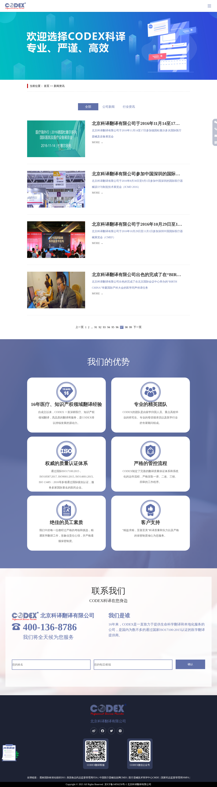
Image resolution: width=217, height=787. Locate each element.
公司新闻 (108, 106)
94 (108, 327)
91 (95, 327)
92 (100, 327)
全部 (88, 106)
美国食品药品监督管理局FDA (82, 777)
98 (126, 327)
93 (104, 327)
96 (117, 327)
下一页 (137, 327)
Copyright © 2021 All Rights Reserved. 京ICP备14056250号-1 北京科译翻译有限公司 (108, 784)
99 (130, 327)
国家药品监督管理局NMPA (175, 777)
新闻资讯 (59, 86)
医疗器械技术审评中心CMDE (144, 777)
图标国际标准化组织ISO (52, 777)
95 (113, 327)
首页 (46, 86)
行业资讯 (129, 106)
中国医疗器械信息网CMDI (113, 777)
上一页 (79, 327)
